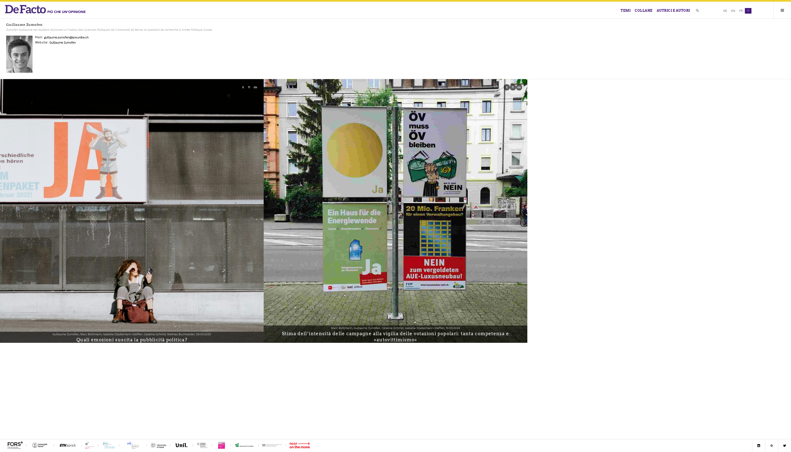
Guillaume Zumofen (62, 42)
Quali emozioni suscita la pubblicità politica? (131, 339)
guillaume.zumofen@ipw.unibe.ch (66, 37)
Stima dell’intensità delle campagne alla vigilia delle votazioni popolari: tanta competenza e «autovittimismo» (395, 336)
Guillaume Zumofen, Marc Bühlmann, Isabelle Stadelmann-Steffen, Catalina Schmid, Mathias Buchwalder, (132, 334)
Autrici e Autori (673, 11)
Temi (626, 11)
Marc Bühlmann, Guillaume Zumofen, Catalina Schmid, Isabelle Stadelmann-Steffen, (395, 328)
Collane (644, 11)
